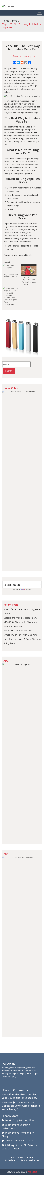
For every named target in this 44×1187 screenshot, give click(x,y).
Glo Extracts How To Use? (19, 1140)
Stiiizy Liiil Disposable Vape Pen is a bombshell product (29, 280)
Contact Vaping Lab (30, 1160)
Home (5, 20)
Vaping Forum (11, 1160)
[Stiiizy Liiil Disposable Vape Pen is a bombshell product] (29, 270)
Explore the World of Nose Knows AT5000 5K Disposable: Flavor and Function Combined (20, 622)
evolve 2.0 (23, 161)
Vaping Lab (32, 1172)
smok (20, 1157)
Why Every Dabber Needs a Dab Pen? (11, 275)
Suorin (30, 1157)
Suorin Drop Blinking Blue (19, 1120)
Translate (29, 589)
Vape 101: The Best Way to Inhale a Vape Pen (23, 47)
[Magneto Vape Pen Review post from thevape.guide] (11, 291)
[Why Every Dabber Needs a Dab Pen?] (11, 268)
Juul (12, 1157)
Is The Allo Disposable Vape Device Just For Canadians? (19, 1096)
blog (14, 20)
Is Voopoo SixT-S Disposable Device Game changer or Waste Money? (22, 1106)
